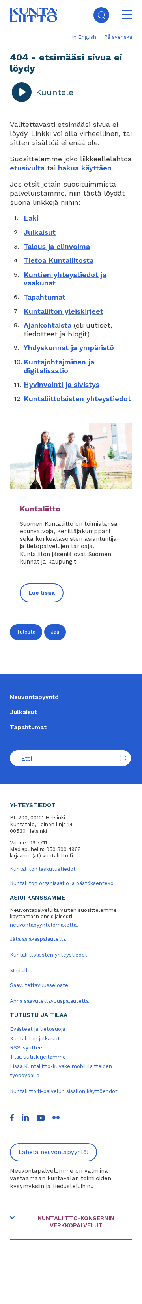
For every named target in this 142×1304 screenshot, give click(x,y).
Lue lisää (41, 592)
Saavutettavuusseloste (39, 985)
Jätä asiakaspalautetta (38, 939)
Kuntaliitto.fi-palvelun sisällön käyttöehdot (64, 1091)
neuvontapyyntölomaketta (43, 925)
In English (84, 37)
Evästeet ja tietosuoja (37, 1029)
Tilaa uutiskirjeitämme (38, 1057)
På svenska (118, 37)
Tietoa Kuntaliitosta (58, 260)
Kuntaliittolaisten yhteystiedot (77, 398)
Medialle (20, 971)
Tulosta (26, 632)
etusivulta (28, 168)
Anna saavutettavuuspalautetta (49, 1001)
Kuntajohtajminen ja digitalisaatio (59, 366)
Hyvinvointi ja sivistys (61, 384)
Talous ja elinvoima (57, 246)
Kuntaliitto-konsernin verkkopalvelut (76, 1222)
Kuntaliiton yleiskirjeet (63, 311)
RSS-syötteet (27, 1048)
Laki (31, 218)
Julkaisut (40, 232)
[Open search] (101, 15)
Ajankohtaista (47, 325)
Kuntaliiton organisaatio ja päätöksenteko (62, 883)
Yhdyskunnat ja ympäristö (69, 347)
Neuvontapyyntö (34, 697)
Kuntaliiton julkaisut (35, 1039)
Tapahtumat (44, 297)
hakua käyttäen (85, 168)
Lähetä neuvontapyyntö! (53, 1152)
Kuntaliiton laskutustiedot (43, 869)
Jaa (55, 632)
